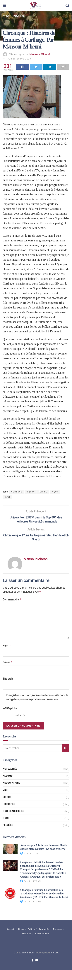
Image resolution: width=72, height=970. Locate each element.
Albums (8, 776)
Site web (8, 678)
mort (7, 497)
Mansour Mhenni (40, 54)
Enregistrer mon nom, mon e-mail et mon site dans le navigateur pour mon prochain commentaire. (37, 697)
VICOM (54, 952)
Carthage (16, 491)
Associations (11, 783)
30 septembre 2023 (19, 58)
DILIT (6, 790)
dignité (30, 491)
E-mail (8, 662)
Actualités (18, 16)
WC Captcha (10, 708)
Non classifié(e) (13, 811)
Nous (6, 818)
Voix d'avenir (28, 952)
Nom (7, 645)
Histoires (9, 804)
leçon (55, 491)
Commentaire (12, 599)
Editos (7, 797)
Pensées (8, 825)
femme (43, 491)
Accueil (7, 16)
